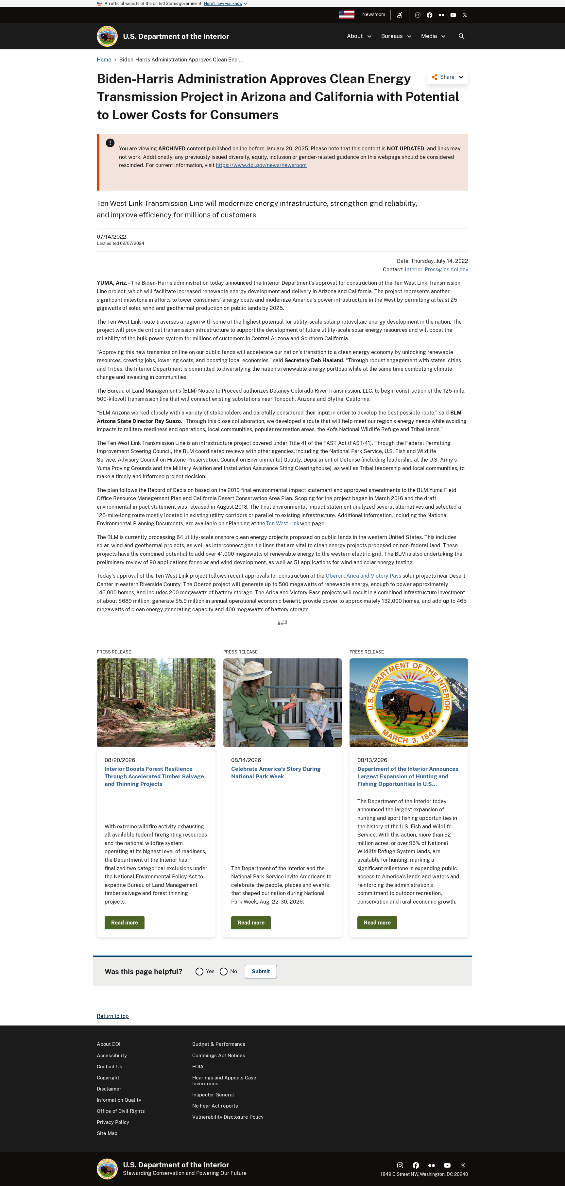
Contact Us (109, 1066)
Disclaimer (109, 1089)
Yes (210, 971)
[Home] (107, 36)
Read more (124, 923)
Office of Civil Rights (121, 1111)
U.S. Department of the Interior (176, 36)
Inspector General (213, 1094)
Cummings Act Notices (218, 1055)
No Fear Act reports (215, 1106)
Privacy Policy (113, 1122)
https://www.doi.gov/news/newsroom (261, 165)
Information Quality (119, 1100)
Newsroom (373, 14)
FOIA (198, 1066)
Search (461, 36)
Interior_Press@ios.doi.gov (436, 269)
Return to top (113, 1016)
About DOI (108, 1044)
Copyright (108, 1077)
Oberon (335, 576)
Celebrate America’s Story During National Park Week (276, 773)
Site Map (107, 1133)
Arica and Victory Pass (373, 576)
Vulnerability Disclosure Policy (228, 1117)
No (233, 971)
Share (447, 77)
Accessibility (112, 1055)
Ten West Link (283, 523)
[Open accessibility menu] (399, 15)
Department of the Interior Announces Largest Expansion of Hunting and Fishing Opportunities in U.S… (407, 777)
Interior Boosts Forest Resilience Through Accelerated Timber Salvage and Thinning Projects (154, 777)
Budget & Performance (219, 1044)
